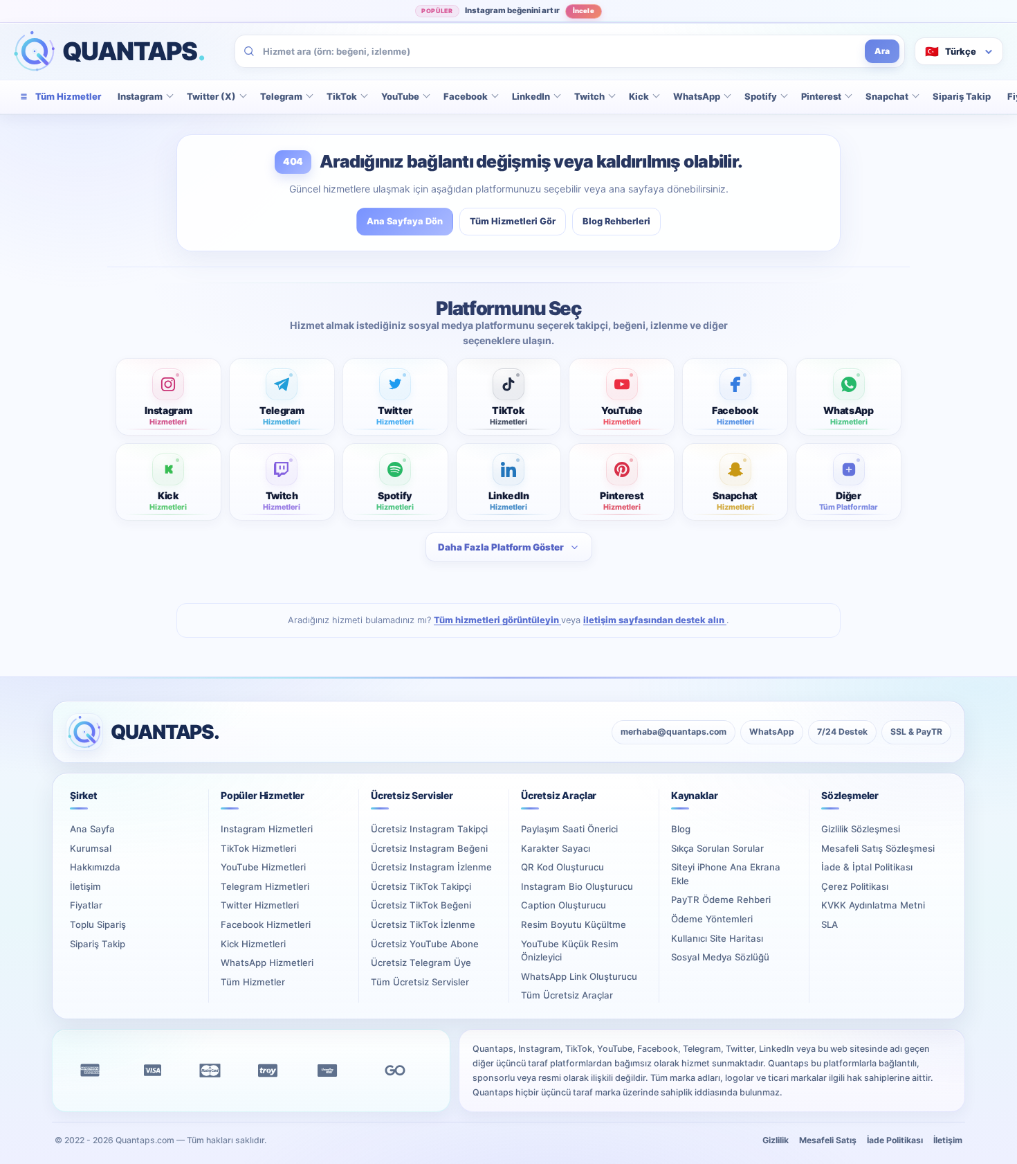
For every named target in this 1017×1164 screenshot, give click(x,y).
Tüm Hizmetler (253, 981)
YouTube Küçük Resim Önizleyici (570, 950)
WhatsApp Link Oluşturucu (579, 976)
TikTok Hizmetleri (258, 848)
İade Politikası (895, 1140)
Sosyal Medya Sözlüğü (720, 956)
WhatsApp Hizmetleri (267, 962)
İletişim (85, 886)
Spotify (760, 96)
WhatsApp (696, 96)
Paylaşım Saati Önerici (569, 828)
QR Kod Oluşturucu (562, 866)
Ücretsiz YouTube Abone (425, 943)
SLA (829, 924)
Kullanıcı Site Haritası (717, 938)
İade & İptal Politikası (867, 866)
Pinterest (821, 96)
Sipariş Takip (962, 96)
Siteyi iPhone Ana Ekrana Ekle (725, 873)
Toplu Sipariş (98, 924)
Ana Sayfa (92, 828)
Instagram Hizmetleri (267, 828)
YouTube (400, 96)
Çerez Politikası (854, 886)
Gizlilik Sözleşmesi (860, 828)
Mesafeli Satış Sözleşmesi (878, 848)
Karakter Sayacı (555, 848)
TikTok (342, 96)
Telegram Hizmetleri (265, 886)
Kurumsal (90, 848)
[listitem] (168, 397)
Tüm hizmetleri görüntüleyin (497, 620)
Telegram (281, 96)
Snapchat (886, 96)
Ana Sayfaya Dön (405, 221)
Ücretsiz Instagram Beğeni (429, 848)
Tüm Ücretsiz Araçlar (567, 995)
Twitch (589, 96)
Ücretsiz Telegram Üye (421, 962)
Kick (639, 96)
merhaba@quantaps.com (673, 731)
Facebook (465, 96)
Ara (882, 51)
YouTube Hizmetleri (263, 866)
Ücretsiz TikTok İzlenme (423, 924)
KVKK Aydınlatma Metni (873, 905)
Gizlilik (775, 1140)
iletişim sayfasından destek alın (654, 620)
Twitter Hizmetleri (260, 905)
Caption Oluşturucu (563, 905)
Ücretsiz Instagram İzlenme (431, 866)
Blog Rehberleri (616, 221)
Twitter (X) (211, 96)
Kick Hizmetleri (253, 943)
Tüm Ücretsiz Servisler (420, 981)
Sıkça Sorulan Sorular (717, 848)
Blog (680, 828)
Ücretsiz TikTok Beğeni (421, 905)
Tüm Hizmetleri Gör (513, 221)
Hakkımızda (95, 866)
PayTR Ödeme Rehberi (721, 899)
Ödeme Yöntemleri (712, 918)
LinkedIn (531, 96)
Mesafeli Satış (827, 1140)
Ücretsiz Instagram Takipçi (429, 828)
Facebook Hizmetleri (266, 924)
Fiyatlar (86, 905)
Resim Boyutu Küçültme (573, 924)
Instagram (140, 96)
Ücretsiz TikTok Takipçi (421, 886)
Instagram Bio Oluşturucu (577, 886)
